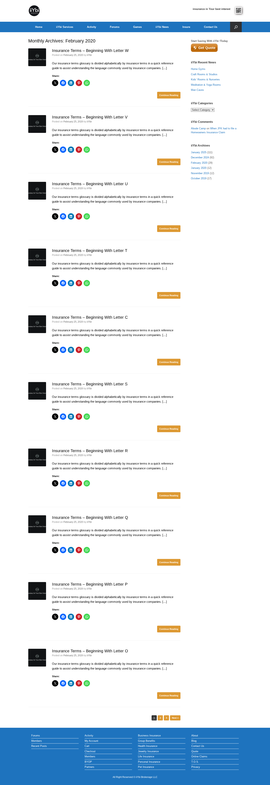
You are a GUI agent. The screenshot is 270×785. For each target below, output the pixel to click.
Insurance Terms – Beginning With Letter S (89, 384)
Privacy (195, 766)
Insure (186, 26)
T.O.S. (195, 761)
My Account (91, 740)
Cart (87, 746)
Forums (114, 26)
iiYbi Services (64, 26)
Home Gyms (198, 69)
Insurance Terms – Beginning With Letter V (89, 117)
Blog (193, 740)
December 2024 (200, 157)
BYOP (88, 761)
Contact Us (210, 26)
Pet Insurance (146, 766)
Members (36, 740)
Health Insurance (147, 746)
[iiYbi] (34, 11)
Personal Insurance (149, 761)
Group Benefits (146, 740)
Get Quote (206, 48)
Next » (175, 718)
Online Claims (199, 756)
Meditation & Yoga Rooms (206, 84)
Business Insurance (149, 735)
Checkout (90, 751)
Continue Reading (168, 95)
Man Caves (197, 89)
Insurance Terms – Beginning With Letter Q (90, 517)
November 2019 (200, 173)
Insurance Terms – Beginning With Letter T (89, 250)
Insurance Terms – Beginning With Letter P (89, 584)
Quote (194, 751)
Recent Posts (39, 746)
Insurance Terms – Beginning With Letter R (90, 451)
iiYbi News (162, 26)
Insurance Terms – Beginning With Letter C (90, 317)
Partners (89, 766)
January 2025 (198, 152)
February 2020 (199, 162)
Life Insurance (146, 756)
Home (38, 26)
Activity (91, 26)
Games (137, 26)
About (194, 735)
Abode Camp (198, 128)
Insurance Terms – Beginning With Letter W (90, 50)
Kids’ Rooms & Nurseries (205, 79)
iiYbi (89, 55)
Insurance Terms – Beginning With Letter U (90, 184)
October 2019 (198, 178)
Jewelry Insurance (148, 751)
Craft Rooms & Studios (204, 74)
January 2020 (198, 167)
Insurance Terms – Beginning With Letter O (90, 651)
